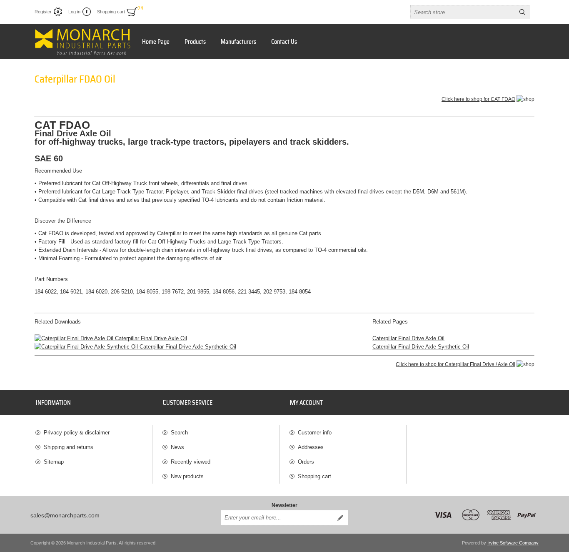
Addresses (311, 447)
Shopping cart (314, 476)
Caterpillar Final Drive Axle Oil (150, 338)
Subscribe (340, 517)
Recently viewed (190, 462)
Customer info (315, 432)
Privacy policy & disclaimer (77, 432)
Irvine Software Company (513, 542)
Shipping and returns (68, 447)
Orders (306, 462)
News (177, 447)
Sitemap (54, 462)
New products (187, 476)
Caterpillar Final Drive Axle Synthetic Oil (187, 347)
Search (522, 12)
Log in (74, 11)
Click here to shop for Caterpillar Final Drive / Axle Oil (455, 364)
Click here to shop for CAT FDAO (478, 99)
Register (43, 11)
